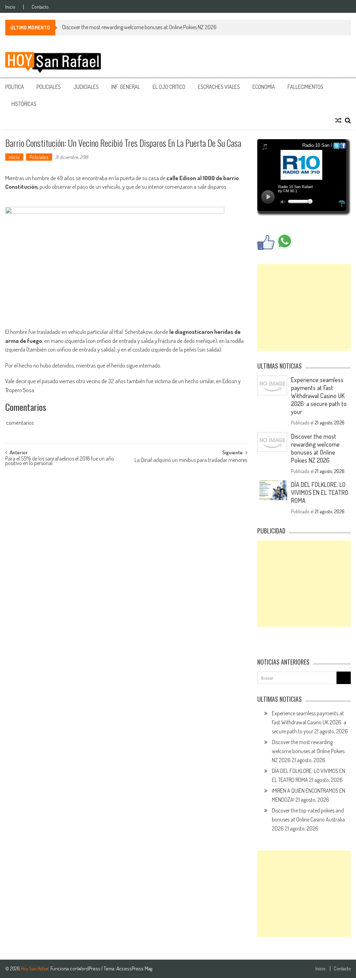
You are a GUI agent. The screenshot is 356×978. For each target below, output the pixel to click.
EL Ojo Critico (169, 86)
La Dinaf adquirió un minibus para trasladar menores (191, 460)
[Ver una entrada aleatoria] (338, 120)
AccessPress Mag (134, 968)
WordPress (90, 968)
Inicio (10, 7)
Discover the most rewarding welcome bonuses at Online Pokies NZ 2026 (139, 27)
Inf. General (125, 86)
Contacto (40, 7)
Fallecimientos (305, 86)
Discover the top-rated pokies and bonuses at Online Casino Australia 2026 (308, 819)
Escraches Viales (219, 86)
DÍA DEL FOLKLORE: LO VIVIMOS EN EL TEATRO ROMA (319, 492)
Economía (263, 86)
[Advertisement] (303, 307)
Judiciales (86, 86)
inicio (14, 157)
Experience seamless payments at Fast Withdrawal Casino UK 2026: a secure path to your (319, 395)
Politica (14, 86)
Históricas (24, 103)
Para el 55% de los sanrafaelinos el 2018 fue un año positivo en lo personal (59, 461)
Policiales (49, 86)
